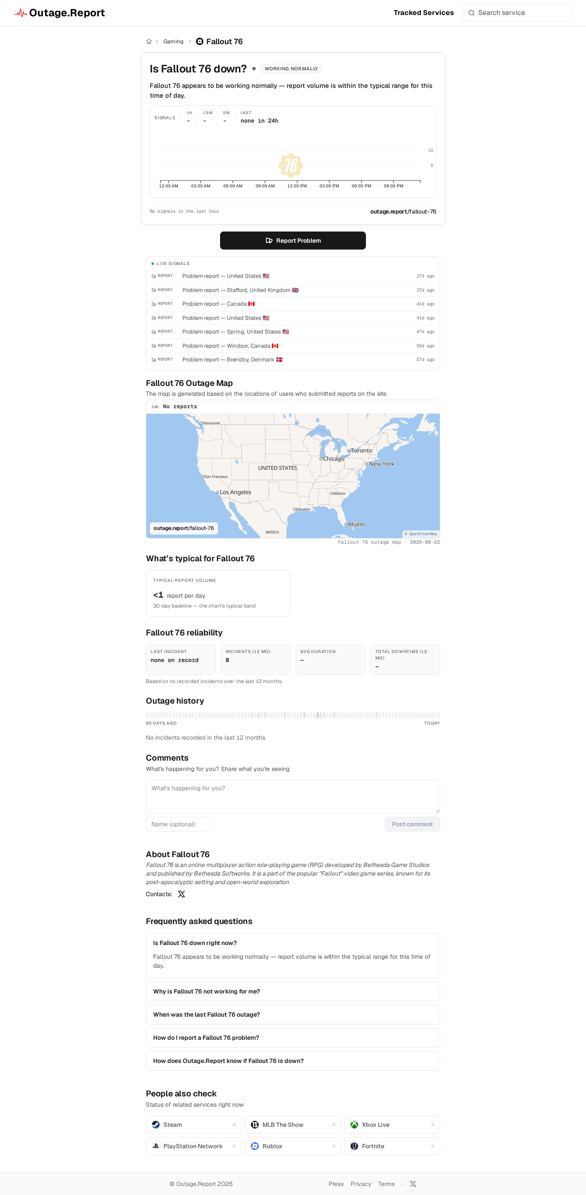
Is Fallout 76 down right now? (195, 943)
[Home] (149, 41)
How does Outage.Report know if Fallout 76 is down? (228, 1061)
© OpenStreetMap (421, 533)
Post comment (412, 824)
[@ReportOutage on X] (413, 1183)
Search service (501, 12)
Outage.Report (67, 12)
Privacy (361, 1184)
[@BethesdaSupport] (181, 894)
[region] (293, 476)
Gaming (173, 41)
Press (336, 1184)
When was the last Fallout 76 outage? (206, 1014)
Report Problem (298, 240)
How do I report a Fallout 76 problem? (206, 1037)
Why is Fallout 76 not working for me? (206, 991)
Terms (386, 1184)
